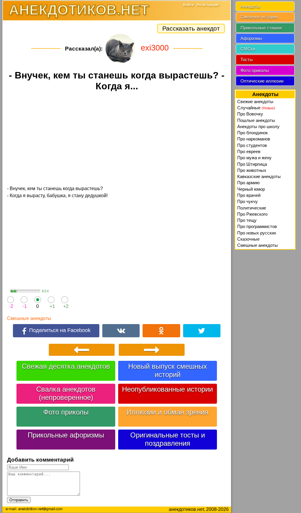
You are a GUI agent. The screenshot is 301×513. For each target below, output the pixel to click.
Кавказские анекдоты (259, 176)
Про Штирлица (252, 164)
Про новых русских (256, 232)
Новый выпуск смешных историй (167, 370)
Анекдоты (250, 6)
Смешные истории (259, 16)
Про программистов (257, 226)
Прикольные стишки (261, 27)
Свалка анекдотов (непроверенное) (66, 393)
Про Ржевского (252, 214)
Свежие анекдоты (255, 101)
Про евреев (248, 151)
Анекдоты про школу (258, 126)
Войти (188, 5)
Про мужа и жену (254, 157)
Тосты (246, 59)
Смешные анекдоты (29, 318)
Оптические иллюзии (261, 80)
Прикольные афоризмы (66, 435)
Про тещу (247, 220)
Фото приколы (65, 412)
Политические (251, 207)
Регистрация (208, 5)
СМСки (247, 48)
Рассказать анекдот (191, 28)
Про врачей (248, 195)
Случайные (256, 107)
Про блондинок (252, 132)
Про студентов (252, 145)
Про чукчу (247, 201)
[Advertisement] (116, 139)
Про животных (251, 170)
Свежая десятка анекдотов (66, 366)
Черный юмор (251, 189)
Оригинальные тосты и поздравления (167, 439)
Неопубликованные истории (167, 389)
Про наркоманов (253, 138)
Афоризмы (251, 38)
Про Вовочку (250, 113)
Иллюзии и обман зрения (167, 412)
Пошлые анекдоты (256, 120)
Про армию (248, 182)
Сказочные (248, 239)
